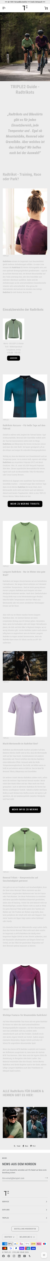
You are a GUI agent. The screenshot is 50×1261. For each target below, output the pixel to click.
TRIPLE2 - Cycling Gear (14, 1252)
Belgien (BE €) (26, 1237)
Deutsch (8, 1237)
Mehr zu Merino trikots (25, 504)
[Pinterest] (9, 1256)
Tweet (18, 1146)
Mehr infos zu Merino (25, 809)
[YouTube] (24, 1256)
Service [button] (5, 1202)
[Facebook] (3, 1256)
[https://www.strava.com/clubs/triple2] (29, 1256)
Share (26, 1146)
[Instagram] (14, 1256)
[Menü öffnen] (6, 8)
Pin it (34, 1146)
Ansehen (13, 358)
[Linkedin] (19, 1256)
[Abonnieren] (45, 1178)
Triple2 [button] (5, 1218)
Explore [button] (6, 1210)
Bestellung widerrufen (25, 1229)
